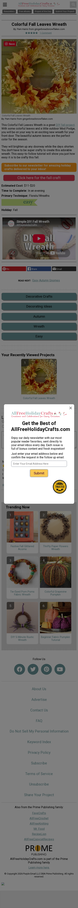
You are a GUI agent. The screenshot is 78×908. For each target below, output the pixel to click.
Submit (39, 473)
